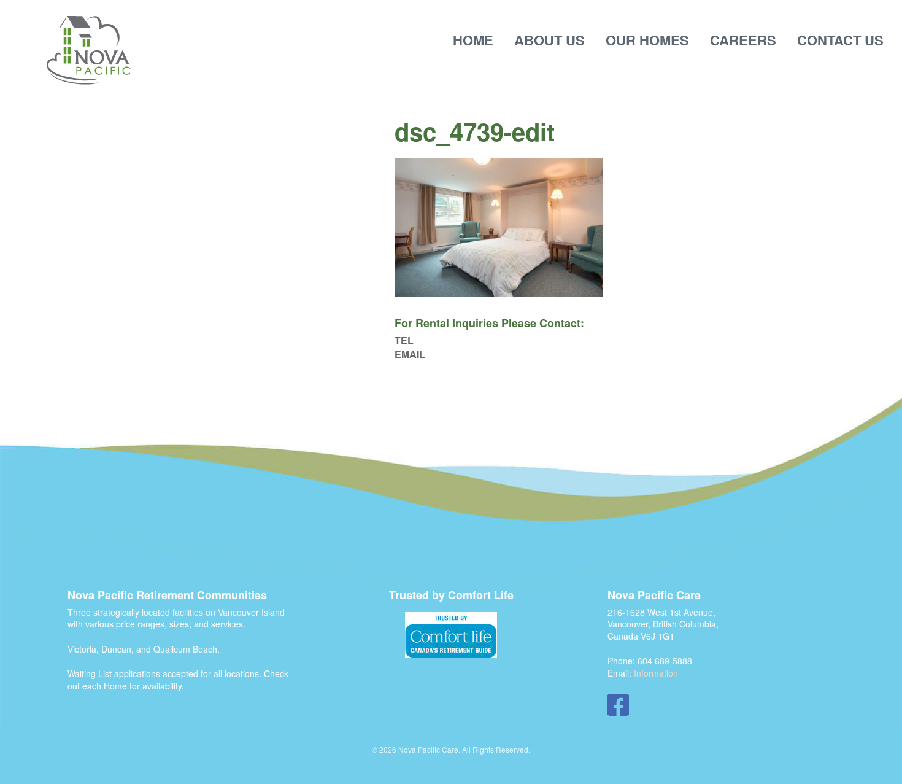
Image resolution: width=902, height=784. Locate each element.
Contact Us (840, 40)
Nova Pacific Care (88, 51)
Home (473, 40)
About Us (549, 40)
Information (656, 673)
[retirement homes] (451, 635)
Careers (743, 40)
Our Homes (647, 40)
